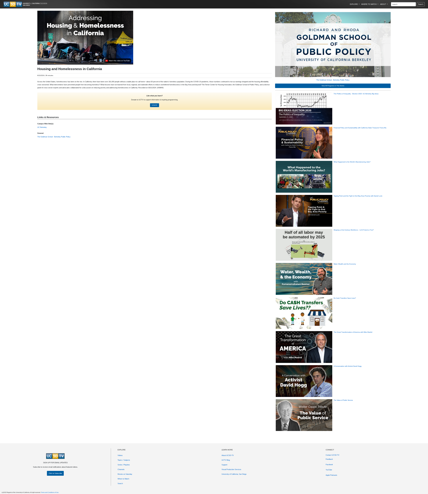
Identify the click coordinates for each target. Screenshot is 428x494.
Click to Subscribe (55, 473)
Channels (121, 469)
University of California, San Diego (234, 474)
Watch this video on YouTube (117, 61)
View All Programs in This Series (333, 86)
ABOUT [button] (383, 4)
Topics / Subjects (124, 460)
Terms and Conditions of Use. (50, 492)
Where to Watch (123, 479)
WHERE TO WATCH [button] (369, 4)
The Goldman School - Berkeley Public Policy (332, 80)
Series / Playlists (124, 465)
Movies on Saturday (125, 474)
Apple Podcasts (331, 475)
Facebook (329, 464)
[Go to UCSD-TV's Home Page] (25, 4)
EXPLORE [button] (354, 4)
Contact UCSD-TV (332, 455)
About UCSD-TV (228, 455)
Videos (120, 455)
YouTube (329, 470)
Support (224, 465)
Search (420, 4)
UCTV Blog (226, 460)
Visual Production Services (231, 469)
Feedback (329, 459)
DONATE (154, 105)
